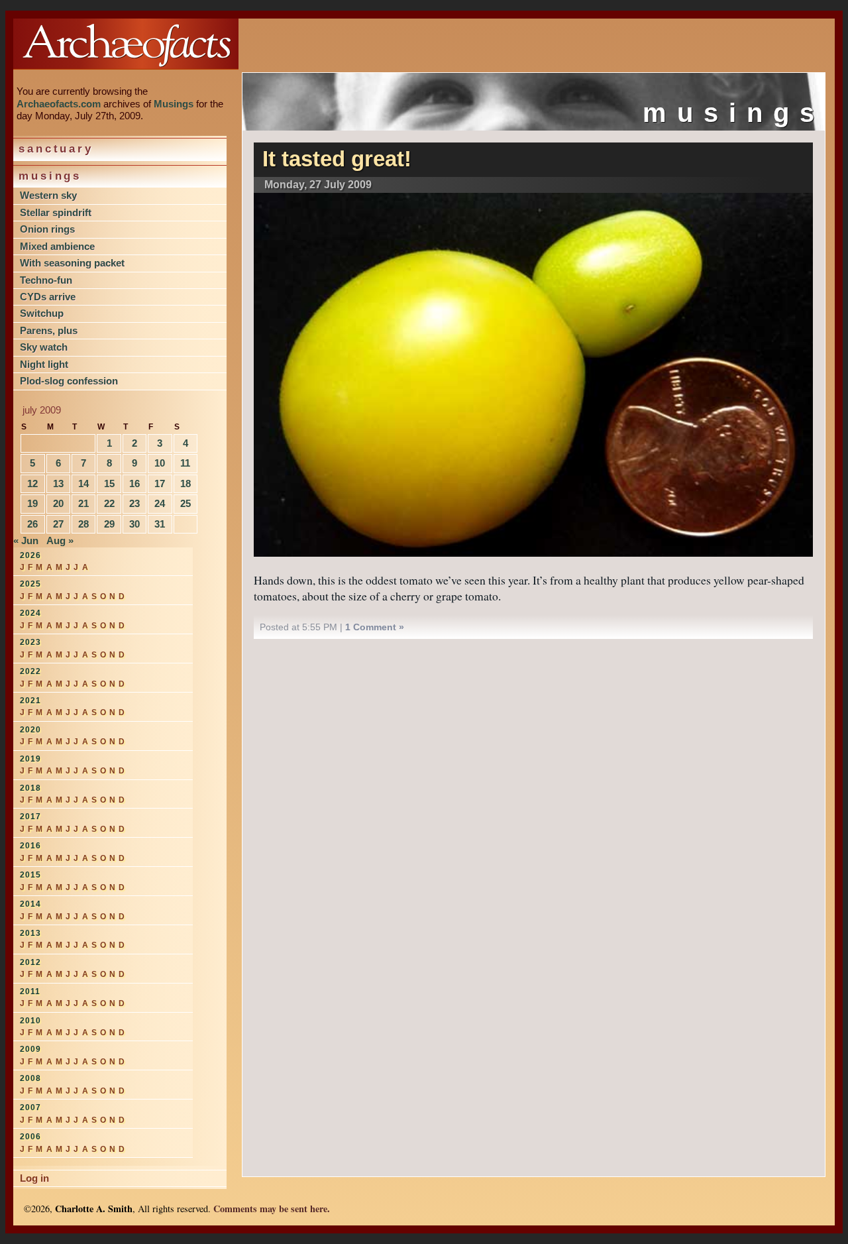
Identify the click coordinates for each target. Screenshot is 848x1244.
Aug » (60, 540)
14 (83, 483)
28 (83, 524)
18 (185, 483)
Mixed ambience (57, 246)
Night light (44, 364)
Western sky (48, 195)
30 (134, 524)
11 (185, 463)
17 (159, 483)
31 (159, 524)
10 (159, 463)
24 (159, 503)
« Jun (25, 540)
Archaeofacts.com (59, 103)
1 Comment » (374, 627)
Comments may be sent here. (271, 1209)
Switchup (42, 313)
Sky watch (44, 347)
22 (109, 503)
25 (185, 503)
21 (83, 503)
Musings (173, 103)
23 (134, 503)
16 (134, 483)
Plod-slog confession (69, 380)
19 (32, 503)
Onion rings (47, 229)
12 (32, 483)
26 (32, 524)
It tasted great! (336, 159)
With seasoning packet (72, 262)
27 (58, 524)
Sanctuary (56, 148)
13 (58, 483)
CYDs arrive (48, 296)
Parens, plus (49, 330)
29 (109, 524)
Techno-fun (46, 280)
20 (58, 503)
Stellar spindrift (55, 212)
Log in (34, 1178)
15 (109, 483)
